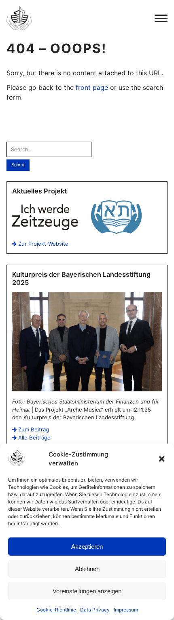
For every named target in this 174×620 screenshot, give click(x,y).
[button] (162, 459)
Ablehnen (87, 568)
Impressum (126, 610)
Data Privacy (95, 610)
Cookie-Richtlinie (56, 610)
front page (92, 87)
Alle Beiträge (34, 437)
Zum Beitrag (33, 429)
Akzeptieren (87, 546)
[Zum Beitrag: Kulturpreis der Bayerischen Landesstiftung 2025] (87, 389)
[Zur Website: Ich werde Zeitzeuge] (77, 232)
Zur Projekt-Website (42, 243)
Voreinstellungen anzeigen (87, 591)
